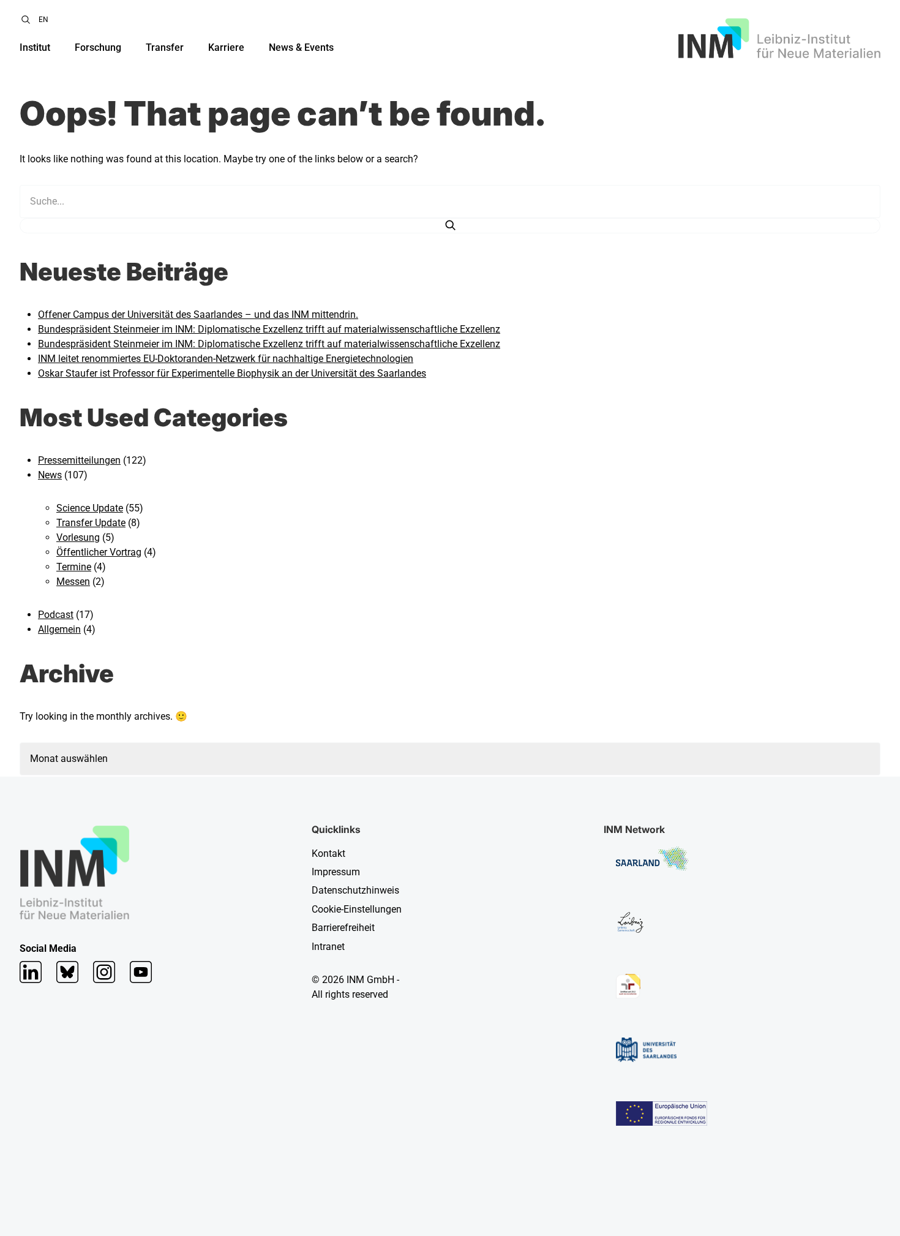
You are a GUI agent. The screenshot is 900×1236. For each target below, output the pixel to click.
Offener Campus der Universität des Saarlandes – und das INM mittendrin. (198, 314)
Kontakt (328, 853)
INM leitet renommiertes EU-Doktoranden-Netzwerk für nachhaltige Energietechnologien (225, 358)
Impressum (336, 872)
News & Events (301, 47)
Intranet (328, 946)
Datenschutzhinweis (355, 890)
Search (26, 19)
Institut (35, 47)
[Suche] (450, 225)
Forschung (98, 47)
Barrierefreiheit (343, 927)
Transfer (165, 47)
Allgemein (59, 629)
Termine (73, 567)
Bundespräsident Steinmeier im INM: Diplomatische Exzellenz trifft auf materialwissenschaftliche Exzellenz (269, 329)
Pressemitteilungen (79, 460)
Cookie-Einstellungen (357, 909)
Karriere (226, 47)
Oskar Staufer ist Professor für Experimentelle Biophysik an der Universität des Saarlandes (232, 373)
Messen (73, 581)
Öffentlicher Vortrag (98, 552)
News (50, 475)
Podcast (55, 614)
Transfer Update (91, 523)
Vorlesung (78, 537)
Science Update (89, 508)
